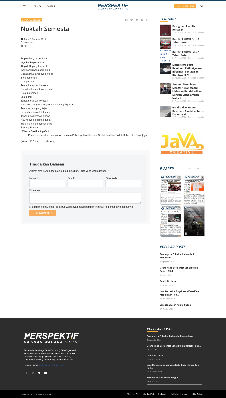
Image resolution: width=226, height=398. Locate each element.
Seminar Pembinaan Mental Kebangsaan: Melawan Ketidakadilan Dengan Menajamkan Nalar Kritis (187, 91)
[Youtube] (45, 373)
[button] (126, 20)
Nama (33, 178)
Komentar (35, 190)
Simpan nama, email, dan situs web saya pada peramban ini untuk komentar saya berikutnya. (82, 207)
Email (71, 178)
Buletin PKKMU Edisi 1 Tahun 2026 (185, 53)
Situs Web (111, 178)
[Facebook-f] (26, 373)
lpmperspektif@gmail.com (51, 365)
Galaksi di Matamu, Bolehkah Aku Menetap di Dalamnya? (188, 111)
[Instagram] (32, 373)
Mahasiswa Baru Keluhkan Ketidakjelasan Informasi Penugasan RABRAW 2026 (187, 70)
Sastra (51, 6)
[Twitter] (39, 373)
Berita (37, 6)
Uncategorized (31, 19)
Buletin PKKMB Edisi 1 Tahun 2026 (185, 40)
